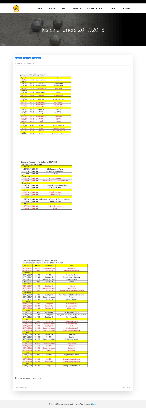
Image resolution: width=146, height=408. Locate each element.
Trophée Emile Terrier (94, 8)
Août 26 (19, 64)
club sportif (27, 58)
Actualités (52, 8)
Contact (113, 8)
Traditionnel (76, 8)
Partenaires (126, 8)
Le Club (63, 8)
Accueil (40, 8)
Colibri (94, 404)
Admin (28, 64)
